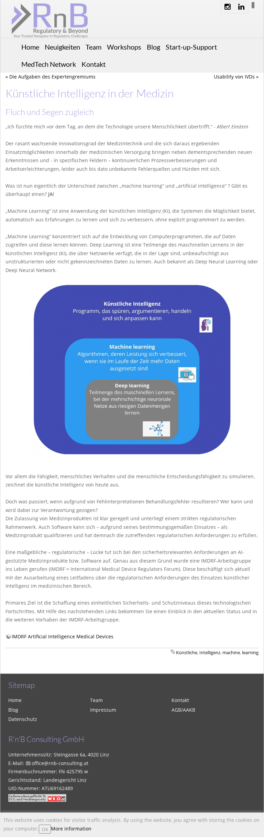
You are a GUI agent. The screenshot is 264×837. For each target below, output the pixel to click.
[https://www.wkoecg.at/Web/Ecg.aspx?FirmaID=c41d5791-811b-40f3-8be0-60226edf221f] (37, 797)
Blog (153, 47)
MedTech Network (48, 64)
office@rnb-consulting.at (60, 763)
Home (30, 47)
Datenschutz (22, 719)
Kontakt (93, 64)
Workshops (124, 47)
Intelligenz (209, 652)
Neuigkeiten (62, 47)
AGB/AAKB (183, 710)
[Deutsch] (253, 5)
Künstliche (186, 652)
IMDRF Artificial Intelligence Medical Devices (62, 636)
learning (250, 652)
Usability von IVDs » (236, 76)
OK (45, 829)
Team (93, 47)
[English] (249, 5)
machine (231, 652)
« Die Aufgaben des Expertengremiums (51, 76)
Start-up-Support (191, 47)
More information (71, 828)
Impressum (103, 710)
